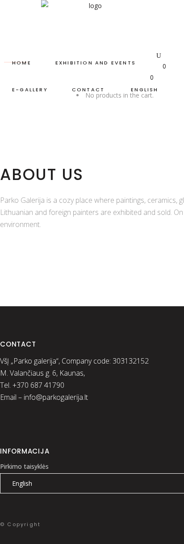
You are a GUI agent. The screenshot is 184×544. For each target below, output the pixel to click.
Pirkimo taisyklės (24, 466)
